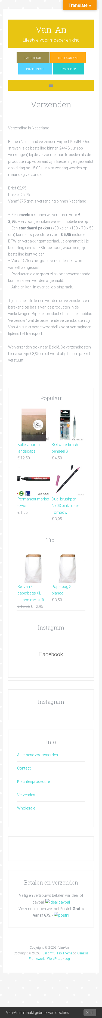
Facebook (51, 654)
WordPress (54, 959)
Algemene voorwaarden (37, 755)
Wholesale (26, 808)
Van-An (51, 29)
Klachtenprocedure (33, 781)
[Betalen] (57, 902)
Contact (24, 768)
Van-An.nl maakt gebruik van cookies (37, 1012)
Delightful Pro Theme (57, 953)
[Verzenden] (61, 915)
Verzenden (26, 795)
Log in (69, 959)
